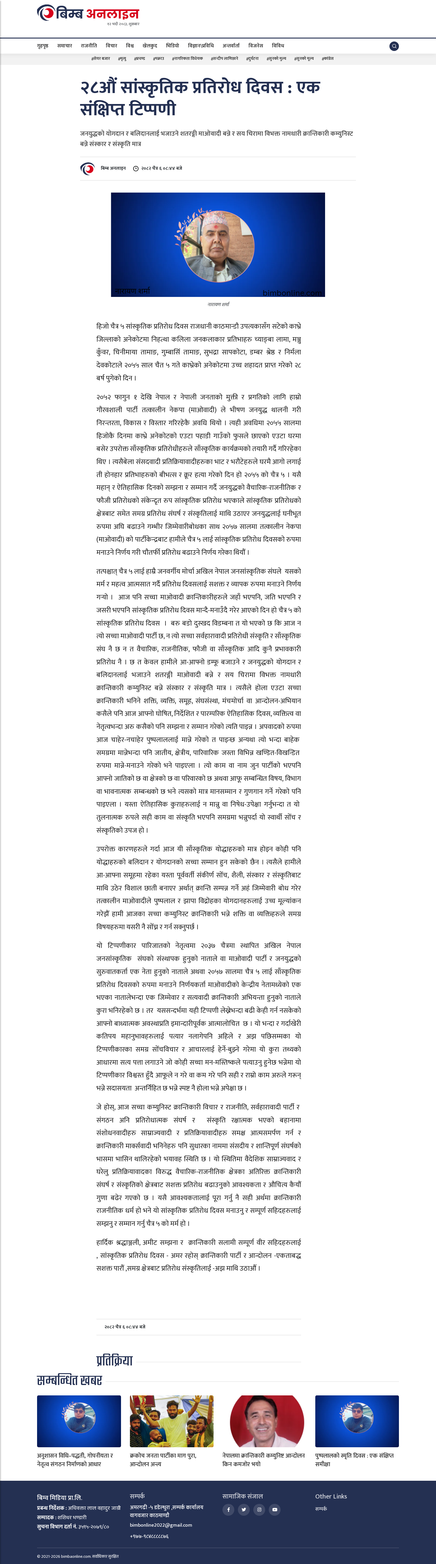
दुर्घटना (253, 58)
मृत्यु (123, 58)
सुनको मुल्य (277, 58)
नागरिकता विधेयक (188, 58)
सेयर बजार (101, 58)
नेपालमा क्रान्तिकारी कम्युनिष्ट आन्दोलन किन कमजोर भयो (263, 1460)
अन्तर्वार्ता (231, 45)
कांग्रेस (329, 58)
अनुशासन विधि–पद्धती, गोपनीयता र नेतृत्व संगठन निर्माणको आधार (75, 1460)
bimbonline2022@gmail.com (161, 1525)
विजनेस (256, 45)
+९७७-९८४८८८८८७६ (149, 1536)
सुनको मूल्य (305, 58)
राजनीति (89, 45)
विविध (278, 45)
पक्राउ (159, 58)
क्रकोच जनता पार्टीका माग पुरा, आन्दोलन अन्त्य (163, 1460)
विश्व (130, 45)
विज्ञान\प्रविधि (201, 45)
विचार (111, 45)
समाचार (64, 45)
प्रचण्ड (140, 58)
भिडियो (172, 45)
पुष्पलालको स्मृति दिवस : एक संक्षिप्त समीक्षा (354, 1460)
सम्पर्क (321, 1509)
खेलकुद (150, 45)
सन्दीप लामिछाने (225, 58)
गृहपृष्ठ (42, 45)
